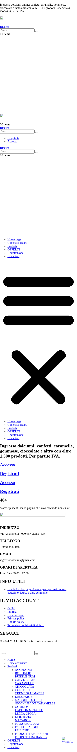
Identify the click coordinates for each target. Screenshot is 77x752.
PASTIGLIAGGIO (26, 727)
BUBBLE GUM (25, 676)
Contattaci (13, 256)
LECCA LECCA (25, 713)
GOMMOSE (22, 706)
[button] (4, 26)
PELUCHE (22, 730)
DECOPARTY (24, 696)
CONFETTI (22, 690)
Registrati (9, 473)
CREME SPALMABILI (29, 693)
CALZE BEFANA (26, 679)
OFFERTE (14, 249)
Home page (14, 239)
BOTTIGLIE (23, 673)
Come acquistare (17, 242)
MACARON (23, 720)
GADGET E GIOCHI (28, 700)
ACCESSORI (23, 669)
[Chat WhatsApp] (67, 742)
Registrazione (15, 252)
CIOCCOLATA (24, 686)
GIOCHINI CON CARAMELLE (35, 703)
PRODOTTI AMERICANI (31, 733)
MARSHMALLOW (27, 723)
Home (11, 659)
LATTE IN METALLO (29, 710)
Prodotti (12, 246)
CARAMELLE (24, 683)
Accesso (7, 464)
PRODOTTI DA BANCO (31, 737)
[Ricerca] (36, 31)
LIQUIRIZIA (23, 716)
